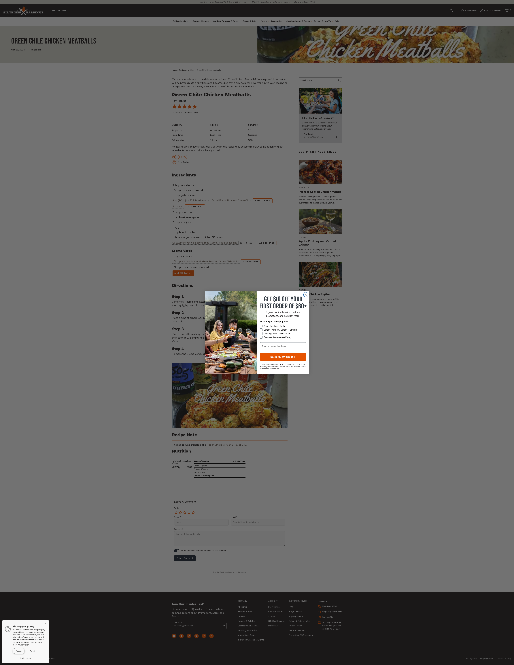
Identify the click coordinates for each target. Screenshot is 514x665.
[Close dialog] (305, 294)
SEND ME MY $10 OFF (283, 357)
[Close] (46, 623)
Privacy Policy (23, 645)
